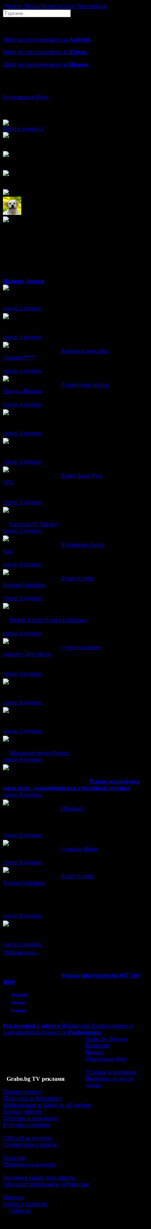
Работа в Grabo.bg (25, 1204)
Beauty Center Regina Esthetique (48, 620)
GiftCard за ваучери (27, 1138)
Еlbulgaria (72, 808)
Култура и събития (26, 1125)
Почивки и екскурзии (30, 1118)
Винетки (14, 1158)
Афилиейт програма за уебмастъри (46, 1184)
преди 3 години (22, 337)
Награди (13, 1197)
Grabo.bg (20, 1210)
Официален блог (106, 1059)
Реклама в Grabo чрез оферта (39, 1177)
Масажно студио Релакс (40, 753)
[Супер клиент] (11, 511)
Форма (70, 975)
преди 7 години (22, 731)
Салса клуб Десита (33, 524)
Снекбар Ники (78, 849)
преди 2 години (22, 308)
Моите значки (23, 128)
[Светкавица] (11, 768)
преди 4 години (22, 370)
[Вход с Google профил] (75, 90)
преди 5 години (22, 461)
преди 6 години (22, 564)
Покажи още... (21, 952)
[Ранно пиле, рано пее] (11, 924)
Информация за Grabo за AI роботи (47, 1105)
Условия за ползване (110, 1072)
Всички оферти (22, 1111)
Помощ (94, 1052)
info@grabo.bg (99, 975)
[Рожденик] (11, 288)
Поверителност (22, 1092)
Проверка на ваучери (29, 1164)
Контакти (97, 1045)
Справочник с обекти (30, 1144)
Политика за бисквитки (32, 1098)
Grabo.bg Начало (106, 1039)
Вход (42, 97)
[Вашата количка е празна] (3, 20)
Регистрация (18, 97)
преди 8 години (22, 759)
